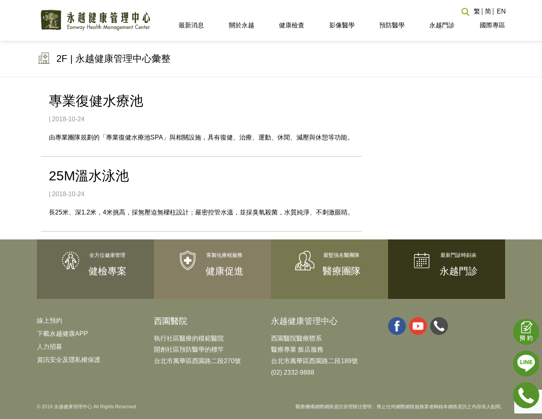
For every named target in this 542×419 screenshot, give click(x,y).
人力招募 (49, 346)
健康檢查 (291, 25)
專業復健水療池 (96, 100)
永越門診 (442, 25)
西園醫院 (170, 320)
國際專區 (492, 25)
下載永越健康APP (62, 333)
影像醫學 (341, 25)
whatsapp (439, 326)
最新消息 (191, 25)
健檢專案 (107, 271)
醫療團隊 (342, 271)
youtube (418, 326)
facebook (397, 326)
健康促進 (225, 271)
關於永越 (241, 25)
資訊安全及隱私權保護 (68, 359)
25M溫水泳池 (89, 175)
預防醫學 (392, 25)
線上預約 (49, 320)
